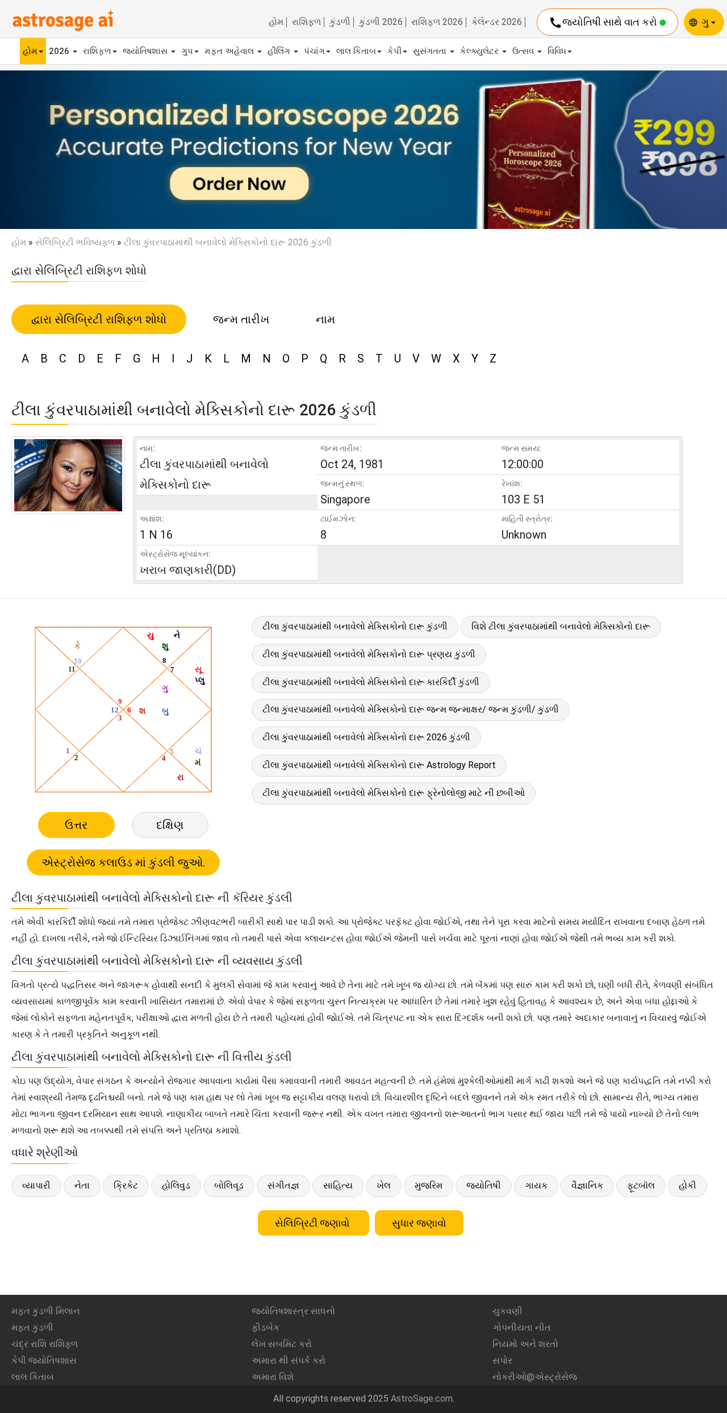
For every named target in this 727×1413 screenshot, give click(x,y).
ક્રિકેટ (126, 1185)
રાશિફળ (306, 22)
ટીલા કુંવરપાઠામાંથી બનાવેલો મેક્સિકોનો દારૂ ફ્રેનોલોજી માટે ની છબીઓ (393, 792)
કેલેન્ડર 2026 (496, 22)
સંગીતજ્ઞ (283, 1185)
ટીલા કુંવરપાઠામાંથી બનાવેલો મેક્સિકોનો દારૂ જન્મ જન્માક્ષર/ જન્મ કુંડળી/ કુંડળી (410, 709)
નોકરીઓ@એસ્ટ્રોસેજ (534, 1377)
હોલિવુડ (176, 1185)
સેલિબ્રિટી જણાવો (313, 1223)
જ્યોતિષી (483, 1185)
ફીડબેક (265, 1327)
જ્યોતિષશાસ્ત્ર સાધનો (293, 1311)
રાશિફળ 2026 (437, 22)
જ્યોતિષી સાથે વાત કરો (604, 23)
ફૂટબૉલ (641, 1185)
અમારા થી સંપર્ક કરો (288, 1360)
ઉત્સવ (524, 51)
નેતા (82, 1185)
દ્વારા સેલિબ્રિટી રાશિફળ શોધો (98, 319)
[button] (54, 150)
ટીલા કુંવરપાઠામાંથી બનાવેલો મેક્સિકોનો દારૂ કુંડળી (355, 626)
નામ (325, 319)
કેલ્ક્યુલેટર (480, 51)
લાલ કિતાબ (356, 51)
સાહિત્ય (338, 1185)
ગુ (706, 22)
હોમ (276, 22)
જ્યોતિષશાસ (146, 51)
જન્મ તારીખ (241, 319)
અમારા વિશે (273, 1377)
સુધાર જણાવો (419, 1223)
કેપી (394, 51)
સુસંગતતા (431, 51)
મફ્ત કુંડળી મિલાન (45, 1311)
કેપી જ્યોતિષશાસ (44, 1360)
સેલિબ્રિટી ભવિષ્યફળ (75, 242)
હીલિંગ (280, 51)
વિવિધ (557, 51)
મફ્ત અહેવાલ (230, 51)
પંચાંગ (314, 51)
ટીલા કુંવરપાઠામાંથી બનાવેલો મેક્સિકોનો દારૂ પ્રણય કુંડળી (368, 654)
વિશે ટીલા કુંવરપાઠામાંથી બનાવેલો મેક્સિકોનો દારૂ (560, 626)
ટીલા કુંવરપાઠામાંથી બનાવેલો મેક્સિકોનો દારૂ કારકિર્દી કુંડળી (370, 682)
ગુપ (187, 51)
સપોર (502, 1360)
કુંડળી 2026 (381, 22)
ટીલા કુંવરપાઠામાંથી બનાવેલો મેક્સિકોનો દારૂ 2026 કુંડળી (366, 737)
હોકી (687, 1185)
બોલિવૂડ (229, 1185)
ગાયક (536, 1185)
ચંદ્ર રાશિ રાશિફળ (44, 1344)
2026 (60, 51)
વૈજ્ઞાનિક (587, 1185)
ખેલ (384, 1185)
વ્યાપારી (36, 1185)
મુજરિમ (428, 1185)
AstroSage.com (422, 1398)
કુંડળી (339, 22)
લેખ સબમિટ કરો (282, 1344)
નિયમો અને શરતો (525, 1344)
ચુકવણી (507, 1311)
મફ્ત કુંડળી (32, 1327)
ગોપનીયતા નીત (521, 1327)
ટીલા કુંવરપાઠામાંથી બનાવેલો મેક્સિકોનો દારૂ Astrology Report (379, 765)
